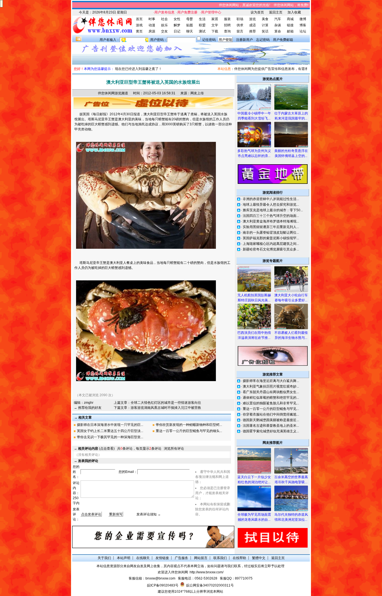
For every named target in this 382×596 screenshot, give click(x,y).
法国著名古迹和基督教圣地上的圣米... (271, 426)
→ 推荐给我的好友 (88, 408)
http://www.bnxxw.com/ (206, 572)
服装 (227, 19)
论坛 (303, 31)
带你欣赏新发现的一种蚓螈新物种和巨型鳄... (189, 425)
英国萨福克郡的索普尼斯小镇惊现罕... (271, 238)
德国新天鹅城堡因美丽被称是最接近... (271, 420)
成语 (252, 25)
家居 (214, 19)
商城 (290, 19)
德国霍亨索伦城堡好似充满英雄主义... (271, 431)
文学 (214, 25)
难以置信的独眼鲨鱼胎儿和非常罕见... (271, 403)
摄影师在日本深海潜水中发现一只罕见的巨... (110, 425)
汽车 (277, 19)
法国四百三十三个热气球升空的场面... (271, 216)
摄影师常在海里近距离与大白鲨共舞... (271, 381)
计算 (265, 25)
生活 (202, 19)
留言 (240, 31)
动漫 (151, 25)
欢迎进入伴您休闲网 (173, 572)
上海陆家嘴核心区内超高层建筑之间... (271, 244)
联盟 (202, 25)
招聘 (227, 25)
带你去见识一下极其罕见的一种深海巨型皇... (110, 437)
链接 (290, 25)
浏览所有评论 (174, 448)
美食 (265, 19)
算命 (277, 31)
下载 (214, 31)
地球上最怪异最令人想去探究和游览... (271, 205)
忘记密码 (263, 40)
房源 (151, 31)
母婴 (189, 19)
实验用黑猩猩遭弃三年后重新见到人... (271, 227)
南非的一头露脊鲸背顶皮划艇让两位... (271, 232)
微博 (303, 19)
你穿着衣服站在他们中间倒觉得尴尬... (271, 414)
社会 (164, 19)
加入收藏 (294, 12)
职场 (240, 19)
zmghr (88, 403)
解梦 (177, 25)
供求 (240, 25)
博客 (303, 25)
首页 (139, 19)
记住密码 (209, 40)
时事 (151, 19)
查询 (227, 31)
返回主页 (275, 12)
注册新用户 (244, 40)
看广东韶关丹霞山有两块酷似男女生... (271, 392)
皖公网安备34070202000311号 (210, 585)
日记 (177, 31)
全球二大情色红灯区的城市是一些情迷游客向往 (166, 403)
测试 (202, 31)
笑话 (265, 31)
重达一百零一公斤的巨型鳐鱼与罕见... (271, 409)
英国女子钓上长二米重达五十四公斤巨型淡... (110, 431)
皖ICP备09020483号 (162, 585)
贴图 (189, 25)
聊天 (189, 31)
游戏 (139, 25)
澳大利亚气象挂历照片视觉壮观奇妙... (271, 386)
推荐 (252, 31)
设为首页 (257, 12)
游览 (252, 19)
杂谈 (277, 25)
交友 (164, 31)
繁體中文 (258, 558)
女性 (177, 19)
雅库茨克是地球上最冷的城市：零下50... (273, 210)
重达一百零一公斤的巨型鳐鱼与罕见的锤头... (189, 431)
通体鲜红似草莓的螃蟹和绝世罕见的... (271, 398)
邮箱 (290, 31)
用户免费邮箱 (283, 40)
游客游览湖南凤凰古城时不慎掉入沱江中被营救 (166, 408)
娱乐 (164, 25)
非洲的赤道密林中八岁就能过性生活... (271, 199)
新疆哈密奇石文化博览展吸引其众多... (271, 249)
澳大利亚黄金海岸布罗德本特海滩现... (271, 221)
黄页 (139, 31)
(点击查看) (96, 448)
